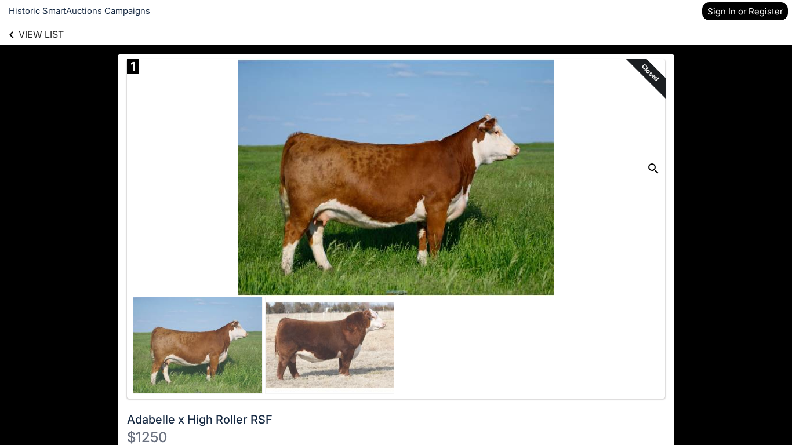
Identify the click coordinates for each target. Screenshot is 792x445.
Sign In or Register (745, 11)
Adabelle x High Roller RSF (200, 419)
